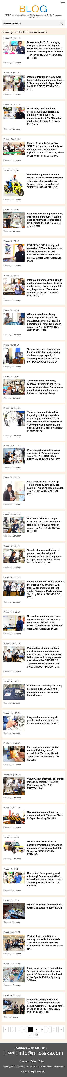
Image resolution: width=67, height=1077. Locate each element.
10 (36, 1034)
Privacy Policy (37, 1061)
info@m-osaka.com (41, 1053)
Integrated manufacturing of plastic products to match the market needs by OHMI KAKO (42, 720)
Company (17, 63)
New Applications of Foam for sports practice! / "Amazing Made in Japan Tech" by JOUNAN (45, 815)
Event (15, 1017)
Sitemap (24, 1061)
